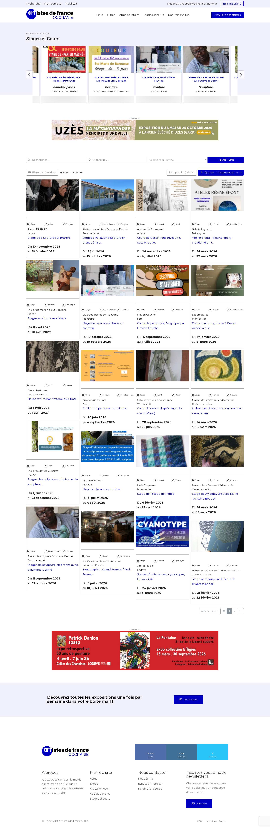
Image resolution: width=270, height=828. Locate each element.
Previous (29, 74)
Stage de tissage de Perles (155, 493)
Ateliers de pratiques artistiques (104, 408)
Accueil (29, 33)
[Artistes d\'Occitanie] (49, 14)
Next (241, 74)
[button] (33, 3)
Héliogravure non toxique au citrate (52, 398)
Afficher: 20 (208, 611)
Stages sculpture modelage (47, 318)
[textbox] (177, 160)
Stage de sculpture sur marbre (49, 237)
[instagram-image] (39, 730)
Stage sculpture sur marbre (101, 489)
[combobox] (56, 160)
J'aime (151, 745)
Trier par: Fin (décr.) (181, 172)
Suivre (181, 745)
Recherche (226, 159)
